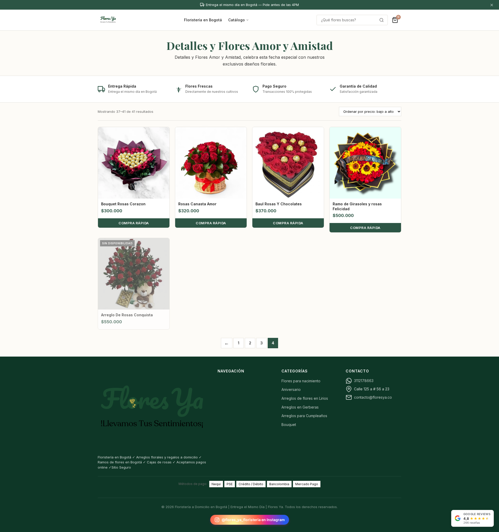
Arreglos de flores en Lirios (304, 398)
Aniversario (291, 389)
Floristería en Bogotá (203, 20)
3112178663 (363, 380)
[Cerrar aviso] (492, 5)
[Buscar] (381, 20)
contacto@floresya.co (373, 397)
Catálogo (236, 20)
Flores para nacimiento (300, 381)
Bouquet (288, 424)
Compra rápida (134, 223)
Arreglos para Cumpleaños (304, 415)
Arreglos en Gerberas (300, 407)
